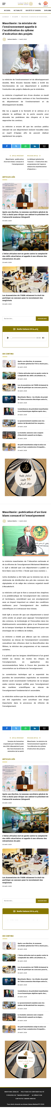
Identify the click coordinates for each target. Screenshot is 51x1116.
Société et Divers (33, 10)
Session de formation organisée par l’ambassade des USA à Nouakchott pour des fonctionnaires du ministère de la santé (13, 746)
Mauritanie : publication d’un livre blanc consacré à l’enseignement (14, 162)
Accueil (7, 10)
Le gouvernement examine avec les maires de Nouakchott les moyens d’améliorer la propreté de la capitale (32, 423)
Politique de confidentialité (32, 1091)
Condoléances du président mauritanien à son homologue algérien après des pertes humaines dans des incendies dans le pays (33, 412)
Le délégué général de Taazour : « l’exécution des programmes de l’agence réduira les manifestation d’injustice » (37, 164)
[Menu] (3, 3)
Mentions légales (12, 1091)
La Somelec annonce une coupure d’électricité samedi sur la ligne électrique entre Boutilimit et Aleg (30, 435)
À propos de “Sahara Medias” (18, 1095)
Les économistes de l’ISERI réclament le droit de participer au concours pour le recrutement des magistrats (23, 298)
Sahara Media (12, 39)
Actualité (18, 10)
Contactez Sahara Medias (25, 1098)
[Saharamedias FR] (25, 4)
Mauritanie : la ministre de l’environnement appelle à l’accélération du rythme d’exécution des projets (37, 745)
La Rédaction (37, 1095)
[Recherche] (39, 3)
